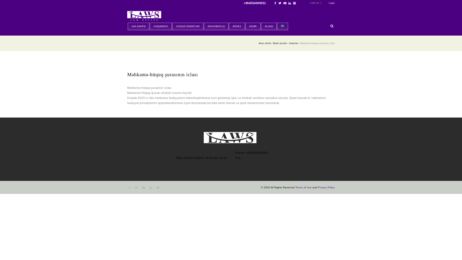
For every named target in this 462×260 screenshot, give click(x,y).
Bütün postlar (280, 43)
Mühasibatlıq (216, 26)
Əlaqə (269, 26)
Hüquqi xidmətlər (188, 26)
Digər (253, 26)
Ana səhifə (138, 26)
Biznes (237, 26)
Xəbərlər (293, 43)
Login (332, 3)
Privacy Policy (326, 187)
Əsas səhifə (265, 43)
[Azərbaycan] (282, 26)
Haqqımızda (161, 26)
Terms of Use (303, 187)
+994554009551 (255, 3)
